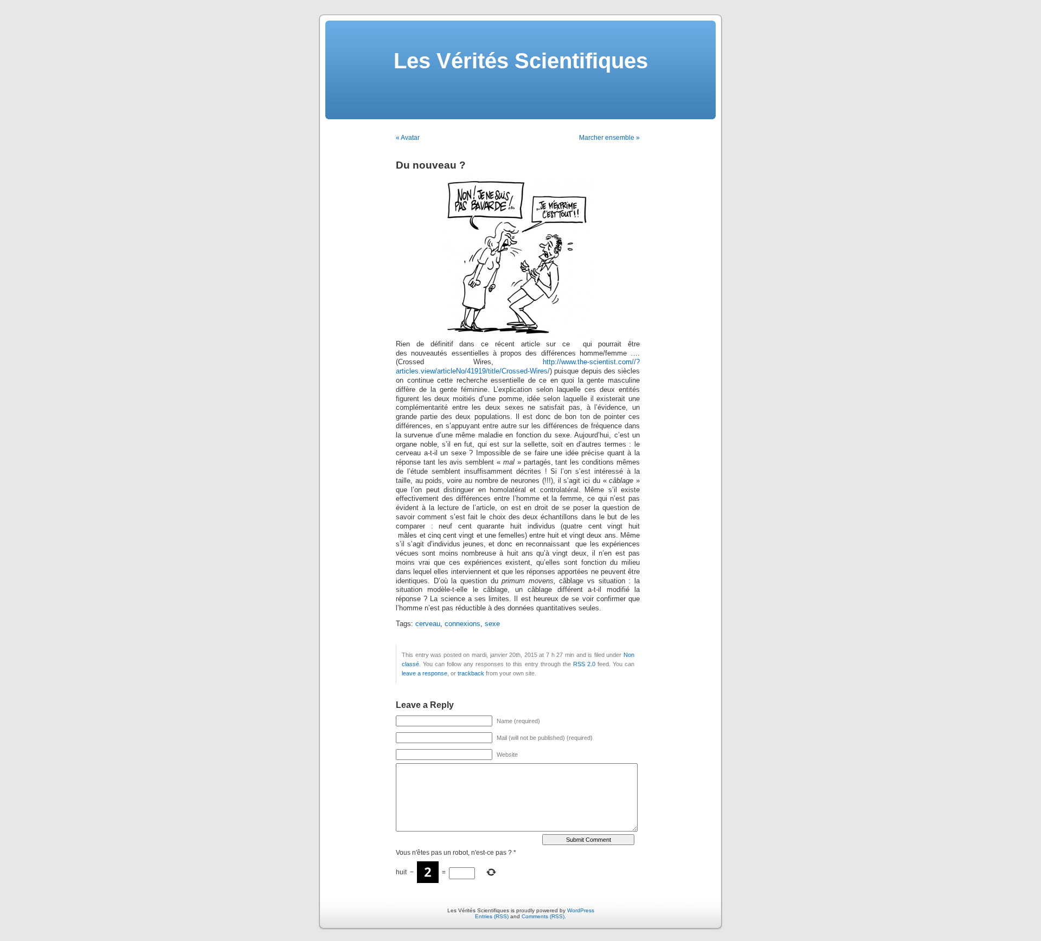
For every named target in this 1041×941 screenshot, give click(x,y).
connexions (462, 624)
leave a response (424, 673)
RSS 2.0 (584, 664)
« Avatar (408, 137)
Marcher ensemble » (609, 137)
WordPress (580, 910)
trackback (471, 673)
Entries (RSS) (492, 916)
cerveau (427, 624)
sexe (492, 624)
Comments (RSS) (543, 916)
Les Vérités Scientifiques (521, 61)
